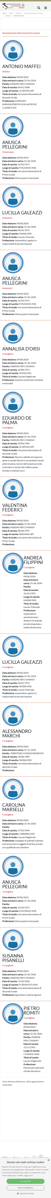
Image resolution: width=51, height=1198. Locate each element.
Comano (8, 16)
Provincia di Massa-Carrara (33, 13)
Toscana (18, 13)
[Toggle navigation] (39, 8)
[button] (25, 1193)
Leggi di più (28, 1175)
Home (4, 13)
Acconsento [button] (25, 1181)
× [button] (48, 1160)
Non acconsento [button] (25, 1188)
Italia (11, 13)
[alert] (25, 1178)
